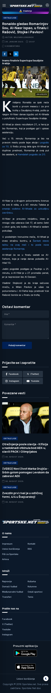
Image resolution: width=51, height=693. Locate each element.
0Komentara (12, 46)
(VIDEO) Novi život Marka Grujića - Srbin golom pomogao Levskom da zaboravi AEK (25, 472)
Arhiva (5, 559)
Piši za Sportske (10, 554)
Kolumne (32, 586)
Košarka (32, 581)
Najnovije (7, 581)
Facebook (7, 619)
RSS (30, 549)
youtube (35, 381)
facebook (14, 374)
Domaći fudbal (9, 586)
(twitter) (34, 374)
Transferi (6, 597)
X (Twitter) (7, 624)
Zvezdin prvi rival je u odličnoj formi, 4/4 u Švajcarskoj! (22, 495)
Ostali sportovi (35, 591)
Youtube (6, 629)
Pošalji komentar (17, 345)
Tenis (30, 597)
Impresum (7, 543)
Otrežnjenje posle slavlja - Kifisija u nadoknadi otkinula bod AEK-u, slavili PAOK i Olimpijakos (25, 447)
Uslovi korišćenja (11, 549)
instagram (14, 381)
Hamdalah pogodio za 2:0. (32, 154)
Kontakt (31, 543)
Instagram (7, 634)
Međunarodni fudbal (12, 591)
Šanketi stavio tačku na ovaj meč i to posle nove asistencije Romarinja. (25, 244)
